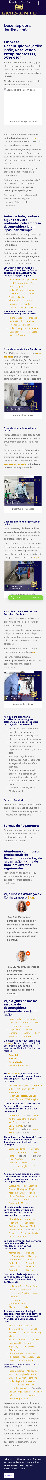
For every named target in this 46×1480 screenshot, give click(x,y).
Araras (36, 1129)
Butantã (27, 1022)
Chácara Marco (16, 1353)
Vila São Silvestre (26, 1384)
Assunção (22, 1166)
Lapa (27, 1026)
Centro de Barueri (17, 1377)
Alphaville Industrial (18, 1325)
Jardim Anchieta (17, 1303)
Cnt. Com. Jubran (26, 1360)
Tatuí (11, 1122)
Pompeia (16, 293)
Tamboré (32, 1377)
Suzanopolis (16, 331)
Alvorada (22, 1152)
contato (37, 138)
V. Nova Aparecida (17, 1185)
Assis (35, 1293)
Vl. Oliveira (29, 1199)
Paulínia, (13, 1129)
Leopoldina (14, 1029)
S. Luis (27, 1307)
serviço (10, 1043)
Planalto (30, 1252)
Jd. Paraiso (14, 1356)
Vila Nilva (29, 1346)
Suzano (27, 1032)
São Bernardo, (16, 1125)
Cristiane (35, 1148)
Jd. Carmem (32, 279)
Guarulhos (14, 1022)
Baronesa (25, 1233)
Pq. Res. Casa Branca (20, 324)
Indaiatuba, (14, 1115)
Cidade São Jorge (17, 1148)
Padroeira (14, 1226)
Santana (13, 1032)
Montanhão (14, 1252)
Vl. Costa (33, 331)
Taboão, (19, 1099)
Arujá (37, 1022)
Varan (33, 283)
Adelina (30, 321)
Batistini (30, 1270)
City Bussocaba (16, 1229)
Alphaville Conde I (28, 1374)
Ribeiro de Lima (16, 1371)
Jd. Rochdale (15, 1219)
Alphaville (14, 1350)
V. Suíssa (33, 1196)
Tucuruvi (28, 1029)
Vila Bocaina (23, 1293)
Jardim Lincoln (16, 321)
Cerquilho (21, 1118)
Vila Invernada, (16, 1085)
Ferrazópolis (18, 1256)
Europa (30, 290)
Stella (24, 1162)
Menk (32, 1226)
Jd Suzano (33, 328)
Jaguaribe (15, 1222)
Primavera (26, 1289)
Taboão (29, 1259)
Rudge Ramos (15, 1263)
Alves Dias (15, 1266)
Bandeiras (29, 1222)
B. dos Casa (15, 1259)
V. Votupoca (30, 1332)
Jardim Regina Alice (18, 1381)
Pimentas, (21, 1088)
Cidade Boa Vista (17, 279)
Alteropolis (14, 300)
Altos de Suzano (17, 335)
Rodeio (32, 1192)
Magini (12, 1307)
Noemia (18, 1300)
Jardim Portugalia (17, 328)
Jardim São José (16, 290)
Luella (21, 297)
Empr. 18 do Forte (17, 1339)
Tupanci (26, 1391)
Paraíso (28, 1036)
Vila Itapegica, (31, 1099)
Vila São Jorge (15, 1391)
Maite (13, 307)
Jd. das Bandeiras (17, 1196)
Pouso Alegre (28, 1356)
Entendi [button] (8, 1475)
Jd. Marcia (23, 1203)
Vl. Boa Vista (31, 1353)
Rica (11, 286)
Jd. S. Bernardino (20, 283)
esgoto (36, 557)
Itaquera (17, 1026)
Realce (22, 307)
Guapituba (14, 1296)
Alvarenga (33, 1256)
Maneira (33, 317)
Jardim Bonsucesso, (18, 1095)
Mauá (11, 1132)
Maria (35, 1233)
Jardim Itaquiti (20, 1388)
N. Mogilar (22, 1189)
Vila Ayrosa (30, 1219)
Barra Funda (15, 1019)
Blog (30, 897)
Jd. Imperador (15, 317)
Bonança (24, 1226)
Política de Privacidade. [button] (14, 1468)
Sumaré (32, 1118)
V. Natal (15, 1199)
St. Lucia (32, 307)
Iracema (32, 1381)
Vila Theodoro (25, 304)
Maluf (32, 293)
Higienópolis (30, 1019)
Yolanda (22, 1236)
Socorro (13, 1203)
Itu (17, 1122)
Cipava (12, 1236)
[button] (25, 597)
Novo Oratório (16, 1159)
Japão (20, 286)
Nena (11, 297)
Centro (23, 1192)
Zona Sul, (13, 1055)
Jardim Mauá (15, 1286)
